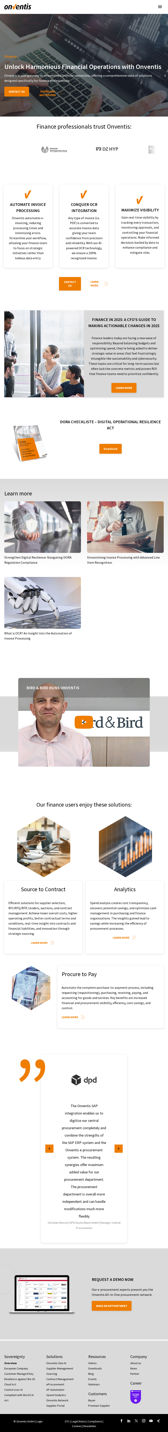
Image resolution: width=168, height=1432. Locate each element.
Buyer (91, 1400)
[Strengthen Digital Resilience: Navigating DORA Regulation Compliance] (42, 527)
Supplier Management (59, 1368)
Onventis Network (57, 1400)
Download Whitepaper (47, 93)
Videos (92, 1363)
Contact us (17, 91)
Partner (134, 1374)
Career (136, 1383)
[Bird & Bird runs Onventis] (84, 722)
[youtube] (151, 1420)
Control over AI (13, 1390)
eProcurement (55, 1384)
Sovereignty (14, 1356)
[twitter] (136, 1420)
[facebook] (121, 1420)
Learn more (94, 283)
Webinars (94, 1384)
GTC (67, 1421)
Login (39, 1421)
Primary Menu (160, 7)
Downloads (95, 1368)
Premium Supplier (99, 1405)
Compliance (95, 1421)
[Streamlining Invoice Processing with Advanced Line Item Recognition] (125, 527)
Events (92, 1379)
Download (110, 449)
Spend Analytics (56, 1395)
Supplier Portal (55, 1405)
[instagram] (143, 1420)
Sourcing (51, 1374)
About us (135, 1363)
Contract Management (60, 1379)
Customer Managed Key (19, 1374)
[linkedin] (129, 1420)
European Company (16, 1368)
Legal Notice (79, 1421)
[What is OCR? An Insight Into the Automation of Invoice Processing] (42, 603)
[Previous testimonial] (49, 1149)
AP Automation (55, 1390)
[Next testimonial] (119, 1149)
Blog (91, 1374)
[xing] (158, 1420)
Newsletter (89, 1426)
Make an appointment (111, 1306)
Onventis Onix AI (56, 1363)
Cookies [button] (77, 1426)
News (133, 1368)
